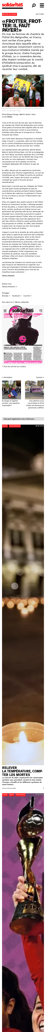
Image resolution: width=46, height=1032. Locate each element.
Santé (5, 426)
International (14, 426)
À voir (5, 795)
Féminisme (20, 795)
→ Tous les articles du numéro (14, 367)
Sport (11, 795)
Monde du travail (9, 14)
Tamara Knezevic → (9, 287)
